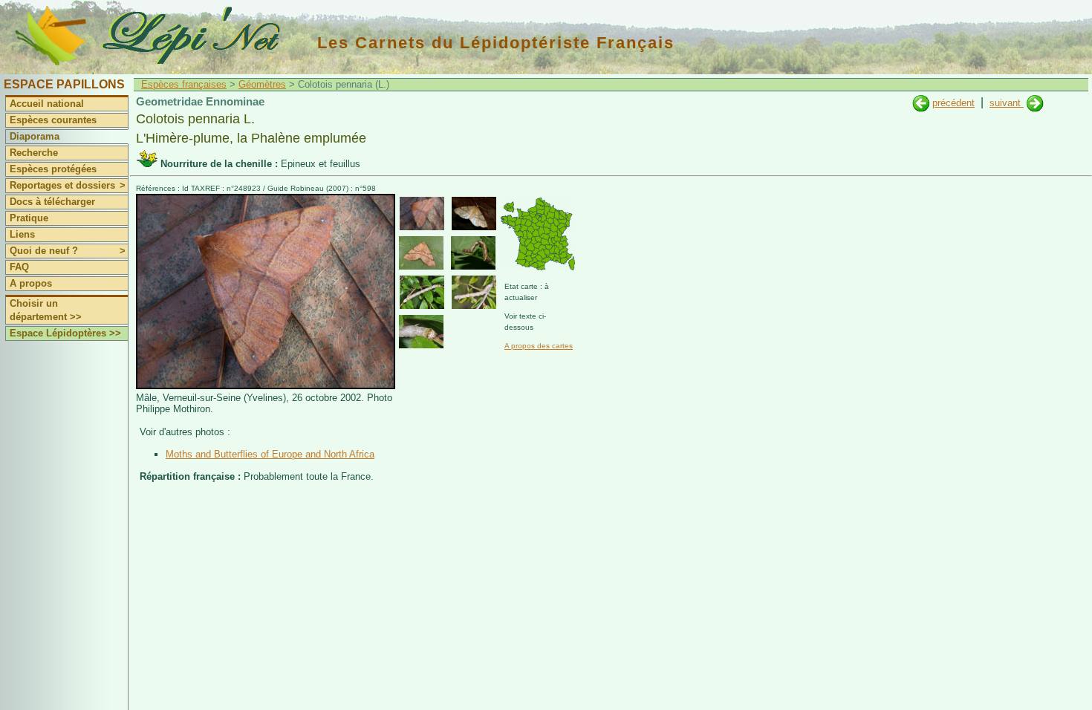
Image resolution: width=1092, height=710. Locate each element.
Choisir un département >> (46, 310)
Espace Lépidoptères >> (65, 333)
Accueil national (47, 103)
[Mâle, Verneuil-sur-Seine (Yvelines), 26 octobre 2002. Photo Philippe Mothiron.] (265, 385)
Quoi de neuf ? (68, 250)
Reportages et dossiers (68, 185)
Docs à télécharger (52, 201)
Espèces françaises (184, 84)
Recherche (34, 152)
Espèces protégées (53, 169)
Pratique (29, 218)
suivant (1006, 102)
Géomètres (262, 84)
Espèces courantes (53, 120)
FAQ (19, 267)
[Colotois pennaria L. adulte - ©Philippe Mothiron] (422, 213)
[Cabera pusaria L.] (1035, 102)
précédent (953, 102)
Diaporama (34, 136)
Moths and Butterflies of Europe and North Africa (270, 454)
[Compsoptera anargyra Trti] (920, 102)
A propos (31, 283)
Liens (22, 234)
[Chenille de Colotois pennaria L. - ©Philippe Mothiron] (473, 253)
